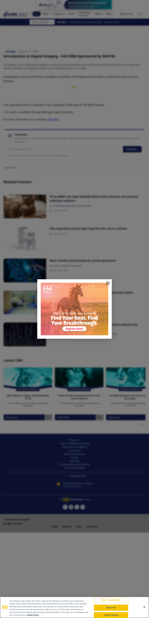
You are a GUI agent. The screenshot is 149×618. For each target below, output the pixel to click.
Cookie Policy (32, 615)
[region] (74, 607)
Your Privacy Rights (111, 600)
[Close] (144, 607)
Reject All (111, 607)
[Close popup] (108, 283)
